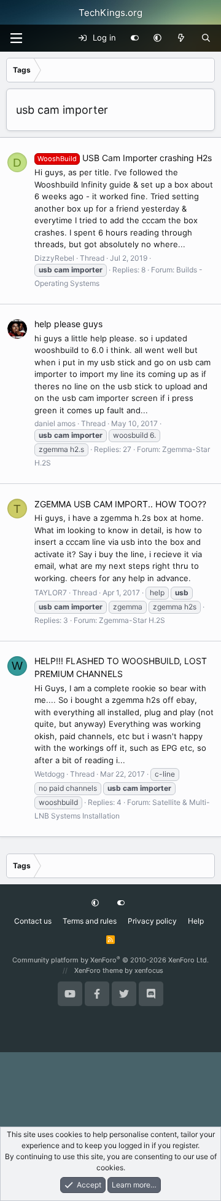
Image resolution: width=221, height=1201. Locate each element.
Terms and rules (90, 921)
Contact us (33, 921)
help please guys (68, 324)
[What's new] (181, 38)
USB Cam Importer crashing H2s (124, 158)
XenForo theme (98, 970)
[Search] (206, 38)
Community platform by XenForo (110, 960)
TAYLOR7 (50, 592)
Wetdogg (49, 774)
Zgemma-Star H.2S (132, 620)
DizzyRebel (54, 258)
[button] (157, 38)
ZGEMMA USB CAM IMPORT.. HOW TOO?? (120, 504)
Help (196, 921)
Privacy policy (152, 921)
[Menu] (15, 38)
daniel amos (55, 423)
